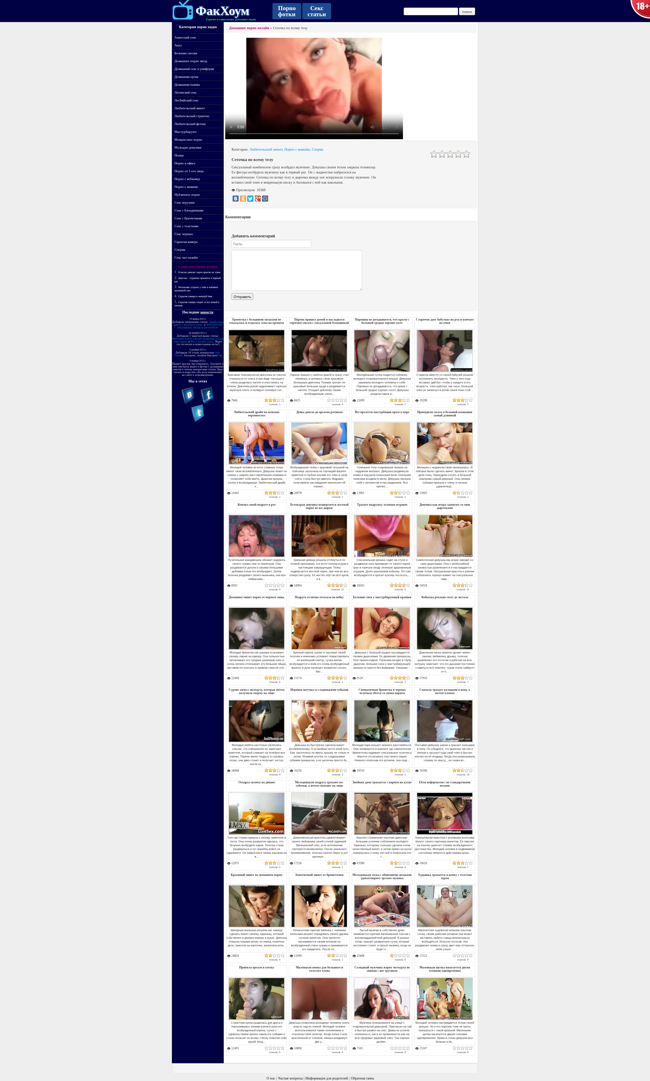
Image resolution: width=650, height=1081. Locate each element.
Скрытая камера (186, 242)
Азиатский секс (185, 37)
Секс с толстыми (186, 226)
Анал (178, 45)
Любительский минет (189, 108)
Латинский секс (185, 92)
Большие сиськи (185, 53)
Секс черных (183, 234)
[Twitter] (250, 199)
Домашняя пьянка (187, 84)
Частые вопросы (290, 1078)
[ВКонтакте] (236, 199)
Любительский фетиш (190, 124)
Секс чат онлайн (186, 257)
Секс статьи (316, 11)
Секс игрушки (184, 202)
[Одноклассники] (243, 199)
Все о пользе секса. (202, 341)
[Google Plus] (258, 199)
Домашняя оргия (186, 77)
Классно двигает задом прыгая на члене (199, 272)
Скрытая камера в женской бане (195, 296)
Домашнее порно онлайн (249, 28)
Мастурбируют (185, 132)
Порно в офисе (185, 163)
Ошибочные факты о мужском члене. (198, 323)
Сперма (179, 250)
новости (206, 312)
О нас (271, 1078)
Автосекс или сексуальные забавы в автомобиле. (199, 326)
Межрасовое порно (188, 139)
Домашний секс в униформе (194, 69)
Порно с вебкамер (187, 179)
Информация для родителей (326, 1078)
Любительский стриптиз (191, 116)
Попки (179, 155)
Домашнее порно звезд (190, 61)
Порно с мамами (186, 187)
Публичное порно (187, 195)
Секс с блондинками (188, 210)
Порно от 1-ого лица (189, 171)
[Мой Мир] (265, 199)
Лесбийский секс (186, 100)
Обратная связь (362, 1078)
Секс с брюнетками (188, 218)
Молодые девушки (187, 147)
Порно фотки (287, 11)
